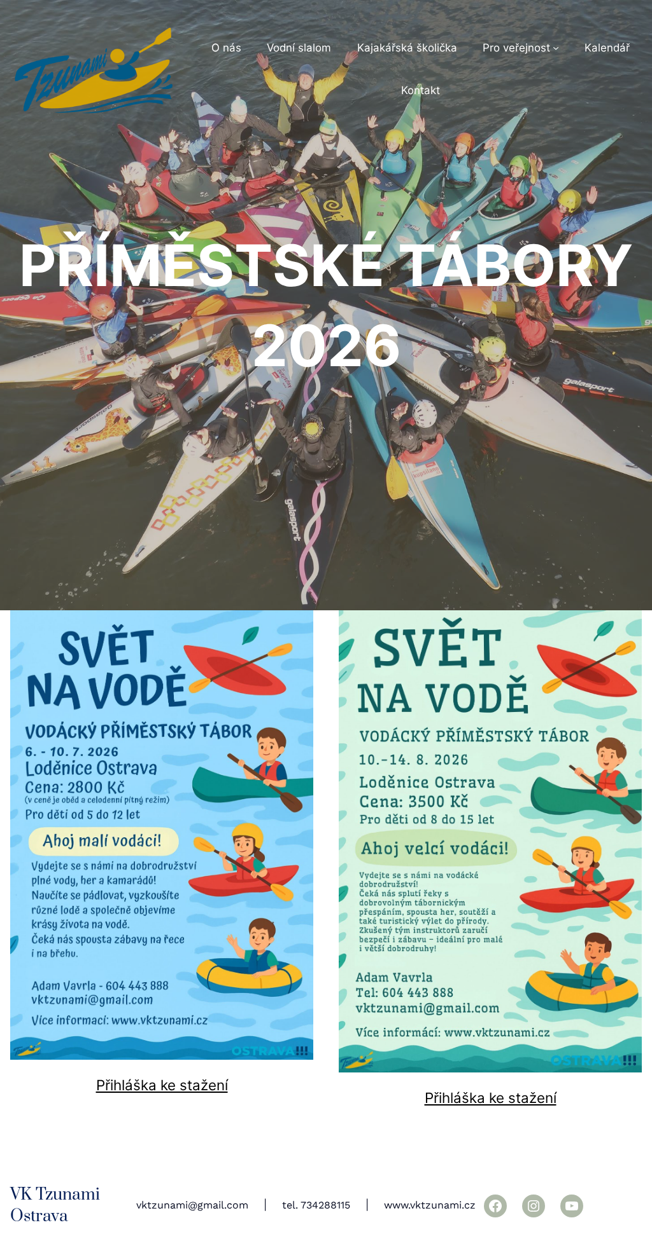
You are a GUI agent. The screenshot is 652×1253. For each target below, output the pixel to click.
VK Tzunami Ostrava (55, 1205)
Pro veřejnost (516, 47)
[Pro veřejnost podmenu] (556, 48)
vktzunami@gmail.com (192, 1205)
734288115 (325, 1205)
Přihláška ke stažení (162, 1084)
